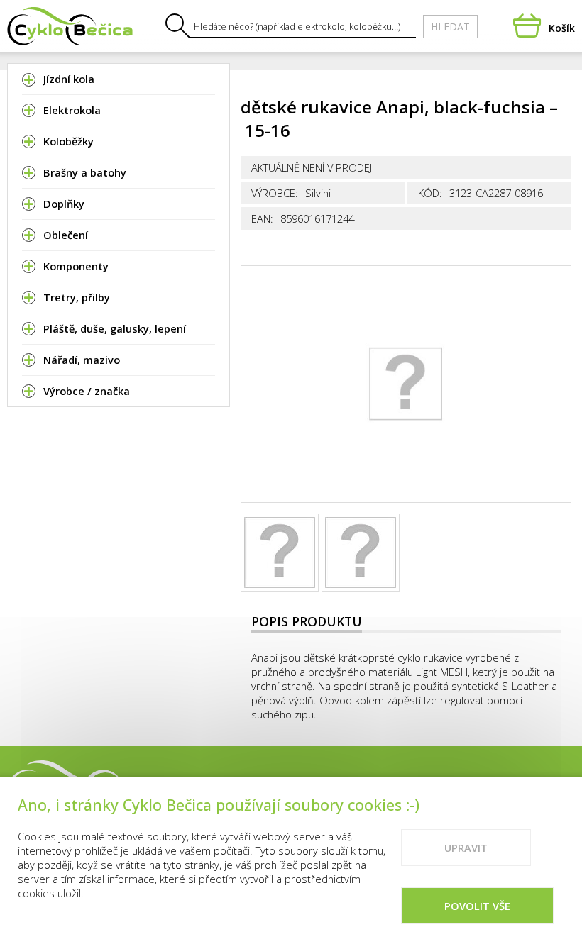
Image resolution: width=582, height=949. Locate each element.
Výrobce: (274, 193)
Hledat (450, 26)
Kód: (430, 193)
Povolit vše (477, 906)
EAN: (262, 218)
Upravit (466, 847)
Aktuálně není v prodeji (312, 167)
